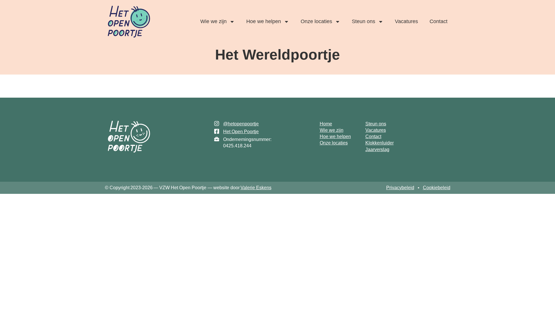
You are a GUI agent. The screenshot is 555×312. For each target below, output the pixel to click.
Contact (438, 21)
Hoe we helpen (263, 21)
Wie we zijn (213, 21)
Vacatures (406, 21)
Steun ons (363, 21)
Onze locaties (316, 21)
